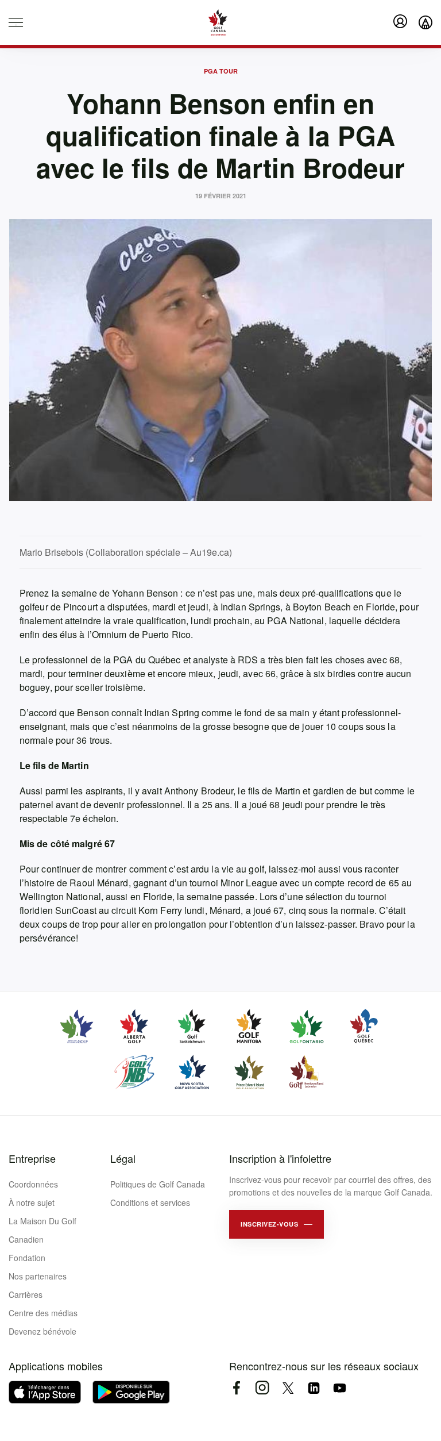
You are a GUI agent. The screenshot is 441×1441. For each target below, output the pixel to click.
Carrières (25, 1294)
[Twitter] (288, 1388)
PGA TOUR (221, 71)
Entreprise (32, 1158)
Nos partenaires (38, 1276)
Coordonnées (33, 1184)
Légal (123, 1158)
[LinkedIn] (314, 1388)
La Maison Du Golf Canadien (42, 1230)
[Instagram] (262, 1388)
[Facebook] (236, 1388)
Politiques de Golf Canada (157, 1184)
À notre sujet (32, 1202)
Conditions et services (150, 1202)
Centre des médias (43, 1313)
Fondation (27, 1257)
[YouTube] (339, 1388)
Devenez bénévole (42, 1331)
